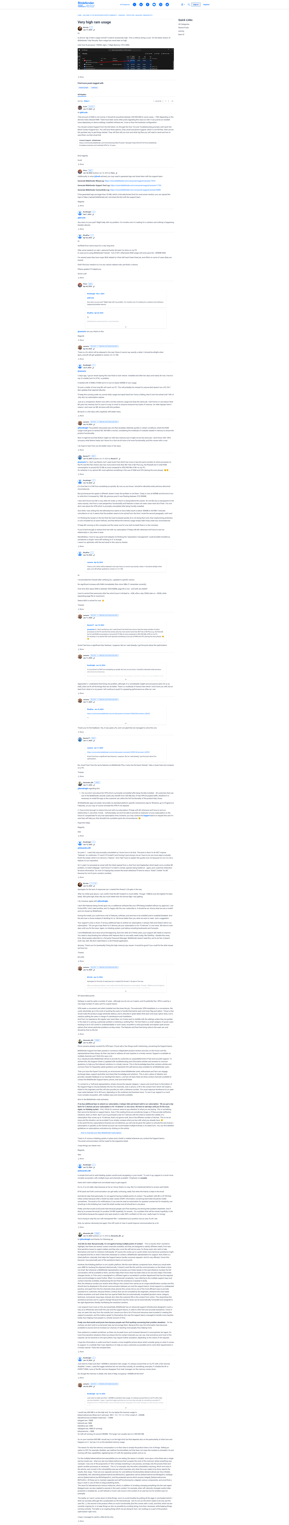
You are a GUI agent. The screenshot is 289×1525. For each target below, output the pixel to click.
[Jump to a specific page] (172, 101)
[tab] (82, 95)
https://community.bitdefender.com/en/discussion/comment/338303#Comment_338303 (118, 713)
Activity (181, 31)
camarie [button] (86, 346)
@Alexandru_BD (84, 848)
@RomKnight (83, 428)
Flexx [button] (85, 170)
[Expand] (125, 327)
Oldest (86, 101)
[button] (80, 28)
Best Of (181, 34)
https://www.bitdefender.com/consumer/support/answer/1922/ (130, 181)
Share (81, 77)
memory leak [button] (83, 87)
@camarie (82, 331)
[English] (86, 4)
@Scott (97, 176)
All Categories (183, 24)
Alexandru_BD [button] (88, 782)
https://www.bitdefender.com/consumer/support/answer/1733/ (136, 185)
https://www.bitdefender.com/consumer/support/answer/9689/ (135, 190)
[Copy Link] (94, 30)
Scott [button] (85, 106)
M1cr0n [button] (86, 27)
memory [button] (94, 87)
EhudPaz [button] (86, 235)
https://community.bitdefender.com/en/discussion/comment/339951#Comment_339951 (118, 752)
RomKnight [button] (87, 212)
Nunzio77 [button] (86, 456)
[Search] (189, 4)
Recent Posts (183, 28)
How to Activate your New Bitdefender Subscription (101, 1133)
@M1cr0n (84, 112)
